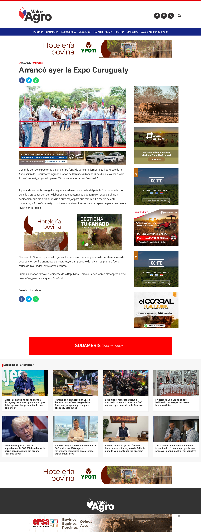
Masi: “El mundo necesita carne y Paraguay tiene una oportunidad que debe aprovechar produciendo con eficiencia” (25, 403)
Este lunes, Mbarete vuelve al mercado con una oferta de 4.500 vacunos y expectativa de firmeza (124, 402)
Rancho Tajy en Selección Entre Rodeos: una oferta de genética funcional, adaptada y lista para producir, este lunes (72, 403)
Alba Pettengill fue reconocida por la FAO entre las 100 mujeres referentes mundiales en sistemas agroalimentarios (75, 449)
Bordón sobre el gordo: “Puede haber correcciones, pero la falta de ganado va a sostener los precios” (125, 448)
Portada (38, 32)
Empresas (132, 32)
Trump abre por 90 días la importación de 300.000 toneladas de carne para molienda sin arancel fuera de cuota (25, 449)
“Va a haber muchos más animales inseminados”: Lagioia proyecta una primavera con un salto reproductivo (175, 448)
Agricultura (68, 32)
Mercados (84, 32)
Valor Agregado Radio (154, 32)
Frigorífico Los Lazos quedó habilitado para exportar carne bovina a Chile (172, 402)
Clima (108, 32)
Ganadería (52, 32)
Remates (98, 32)
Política (119, 32)
